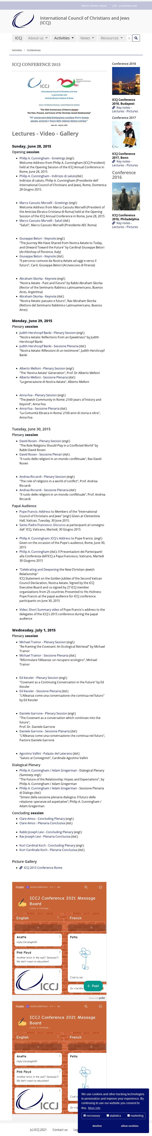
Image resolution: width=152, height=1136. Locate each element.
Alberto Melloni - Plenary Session (42, 368)
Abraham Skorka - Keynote (38, 278)
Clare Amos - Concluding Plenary (42, 819)
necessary (93, 1115)
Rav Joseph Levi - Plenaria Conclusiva (44, 836)
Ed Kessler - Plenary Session (38, 678)
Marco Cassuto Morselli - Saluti (40, 221)
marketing (136, 1115)
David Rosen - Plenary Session (40, 441)
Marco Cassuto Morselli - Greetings (44, 203)
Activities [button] (62, 37)
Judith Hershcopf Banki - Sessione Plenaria (48, 346)
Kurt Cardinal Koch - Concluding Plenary (47, 845)
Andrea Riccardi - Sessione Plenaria (44, 490)
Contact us (60, 1130)
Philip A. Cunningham (34, 552)
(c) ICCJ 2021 (38, 1130)
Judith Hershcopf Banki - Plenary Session (47, 333)
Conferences (33, 50)
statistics (115, 1115)
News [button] (85, 37)
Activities (17, 50)
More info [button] (94, 1108)
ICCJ (18, 37)
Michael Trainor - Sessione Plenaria (43, 655)
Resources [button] (110, 37)
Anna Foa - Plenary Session (38, 395)
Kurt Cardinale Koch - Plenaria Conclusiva (48, 850)
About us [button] (36, 37)
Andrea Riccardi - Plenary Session (42, 477)
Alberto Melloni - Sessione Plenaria (43, 377)
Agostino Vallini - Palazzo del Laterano (45, 753)
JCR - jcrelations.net (125, 5)
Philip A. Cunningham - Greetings (42, 158)
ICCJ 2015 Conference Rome (43, 868)
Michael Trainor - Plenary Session (42, 642)
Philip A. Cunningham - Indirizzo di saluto (47, 176)
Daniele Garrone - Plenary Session (43, 713)
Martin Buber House (94, 5)
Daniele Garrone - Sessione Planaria (44, 731)
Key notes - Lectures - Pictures (125, 109)
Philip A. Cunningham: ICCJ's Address (44, 538)
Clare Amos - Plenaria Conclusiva (42, 823)
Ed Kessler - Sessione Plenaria (40, 691)
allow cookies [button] (129, 1125)
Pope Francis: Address (34, 512)
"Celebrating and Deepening (39, 569)
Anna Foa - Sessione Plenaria (39, 408)
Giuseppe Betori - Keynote (37, 238)
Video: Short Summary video (39, 610)
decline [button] (97, 1125)
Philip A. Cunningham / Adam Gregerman (48, 770)
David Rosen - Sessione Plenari (40, 454)
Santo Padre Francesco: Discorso (42, 525)
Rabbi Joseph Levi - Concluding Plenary (46, 832)
